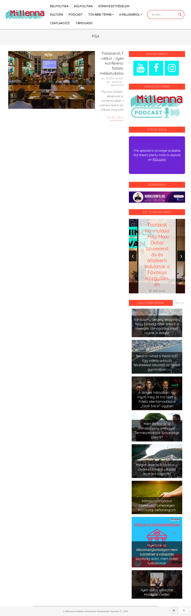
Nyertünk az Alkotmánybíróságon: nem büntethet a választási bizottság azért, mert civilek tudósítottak (157, 554)
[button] (179, 610)
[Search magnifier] (180, 14)
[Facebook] (156, 68)
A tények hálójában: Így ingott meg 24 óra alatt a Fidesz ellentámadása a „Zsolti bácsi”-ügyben (156, 399)
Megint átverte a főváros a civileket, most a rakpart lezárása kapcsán (157, 469)
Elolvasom (118, 117)
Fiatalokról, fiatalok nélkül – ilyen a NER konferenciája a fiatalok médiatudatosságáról (118, 63)
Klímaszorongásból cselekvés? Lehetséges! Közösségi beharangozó (157, 505)
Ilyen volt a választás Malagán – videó (157, 592)
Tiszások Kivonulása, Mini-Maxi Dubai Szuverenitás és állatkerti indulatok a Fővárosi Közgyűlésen (157, 254)
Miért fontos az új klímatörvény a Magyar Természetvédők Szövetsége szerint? (157, 430)
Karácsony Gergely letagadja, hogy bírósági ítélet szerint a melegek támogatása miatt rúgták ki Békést (157, 326)
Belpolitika (118, 85)
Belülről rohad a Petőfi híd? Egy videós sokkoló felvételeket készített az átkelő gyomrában (157, 363)
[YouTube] (140, 68)
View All (179, 302)
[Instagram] (172, 68)
